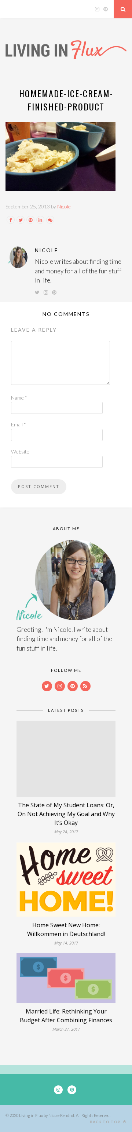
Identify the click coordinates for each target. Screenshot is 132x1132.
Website (20, 451)
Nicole (64, 206)
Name (19, 397)
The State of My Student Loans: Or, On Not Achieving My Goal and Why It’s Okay (66, 814)
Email (18, 424)
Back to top (106, 1122)
